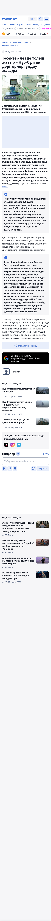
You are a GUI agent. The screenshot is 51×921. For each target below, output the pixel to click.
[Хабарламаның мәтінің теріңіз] (25, 461)
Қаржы (20, 24)
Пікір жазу (42, 468)
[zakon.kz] (9, 19)
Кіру (47, 453)
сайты (5, 186)
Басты (5, 42)
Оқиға (28, 24)
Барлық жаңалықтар (19, 42)
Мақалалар (46, 24)
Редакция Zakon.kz (10, 45)
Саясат (5, 24)
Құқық (36, 24)
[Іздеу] (40, 19)
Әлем (12, 24)
